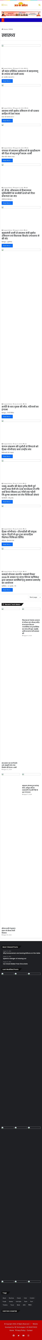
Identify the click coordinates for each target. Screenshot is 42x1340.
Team (25, 1301)
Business (11, 1298)
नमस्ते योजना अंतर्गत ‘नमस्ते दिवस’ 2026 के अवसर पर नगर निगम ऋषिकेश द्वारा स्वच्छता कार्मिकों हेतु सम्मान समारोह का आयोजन (21, 578)
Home (5, 29)
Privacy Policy (20, 1330)
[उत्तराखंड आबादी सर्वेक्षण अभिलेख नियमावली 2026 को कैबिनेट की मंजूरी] (21, 1284)
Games (11, 1301)
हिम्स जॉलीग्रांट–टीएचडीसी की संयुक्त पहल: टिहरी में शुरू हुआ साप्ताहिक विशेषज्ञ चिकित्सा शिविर (19, 534)
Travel (12, 1305)
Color (25, 1298)
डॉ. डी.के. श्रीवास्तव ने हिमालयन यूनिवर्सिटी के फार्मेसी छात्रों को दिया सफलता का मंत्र (18, 193)
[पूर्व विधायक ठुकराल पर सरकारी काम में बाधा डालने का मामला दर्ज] (34, 1203)
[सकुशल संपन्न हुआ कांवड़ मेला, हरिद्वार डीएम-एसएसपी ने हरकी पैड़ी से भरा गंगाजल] (31, 778)
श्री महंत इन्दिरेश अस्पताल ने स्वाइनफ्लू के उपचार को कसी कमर (20, 73)
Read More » (7, 81)
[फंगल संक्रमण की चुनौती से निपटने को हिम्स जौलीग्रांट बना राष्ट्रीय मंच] (21, 431)
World (18, 1305)
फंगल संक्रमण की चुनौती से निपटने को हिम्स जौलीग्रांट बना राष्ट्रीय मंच (20, 448)
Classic (19, 1298)
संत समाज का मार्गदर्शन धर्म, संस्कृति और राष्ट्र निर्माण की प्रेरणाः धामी (9, 765)
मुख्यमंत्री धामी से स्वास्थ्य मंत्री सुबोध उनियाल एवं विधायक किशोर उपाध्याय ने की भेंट (20, 236)
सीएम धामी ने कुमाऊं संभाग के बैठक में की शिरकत (8, 930)
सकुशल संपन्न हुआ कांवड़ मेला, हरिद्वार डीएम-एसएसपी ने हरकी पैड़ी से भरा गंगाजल (30, 789)
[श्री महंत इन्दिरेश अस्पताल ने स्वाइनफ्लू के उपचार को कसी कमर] (21, 55)
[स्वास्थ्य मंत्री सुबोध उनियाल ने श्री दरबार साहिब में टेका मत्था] (21, 95)
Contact (29, 1330)
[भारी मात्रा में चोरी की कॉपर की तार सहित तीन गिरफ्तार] (8, 1284)
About (4, 1298)
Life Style (18, 1301)
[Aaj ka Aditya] (21, 5)
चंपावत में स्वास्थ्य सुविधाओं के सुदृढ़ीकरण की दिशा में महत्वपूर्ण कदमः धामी (21, 152)
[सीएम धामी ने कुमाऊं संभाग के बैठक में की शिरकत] (11, 849)
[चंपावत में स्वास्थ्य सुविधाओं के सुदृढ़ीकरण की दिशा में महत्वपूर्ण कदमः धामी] (21, 135)
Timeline (5, 1305)
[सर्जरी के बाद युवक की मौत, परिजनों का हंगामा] (21, 325)
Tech (31, 1301)
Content (32, 1298)
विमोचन (30, 1305)
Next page (33, 597)
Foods (4, 1301)
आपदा (24, 1305)
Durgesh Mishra (7, 68)
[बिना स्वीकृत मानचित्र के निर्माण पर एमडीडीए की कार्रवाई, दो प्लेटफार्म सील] (21, 1203)
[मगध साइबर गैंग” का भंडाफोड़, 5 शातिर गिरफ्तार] (21, 976)
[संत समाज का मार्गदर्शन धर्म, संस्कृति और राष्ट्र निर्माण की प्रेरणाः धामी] (11, 684)
